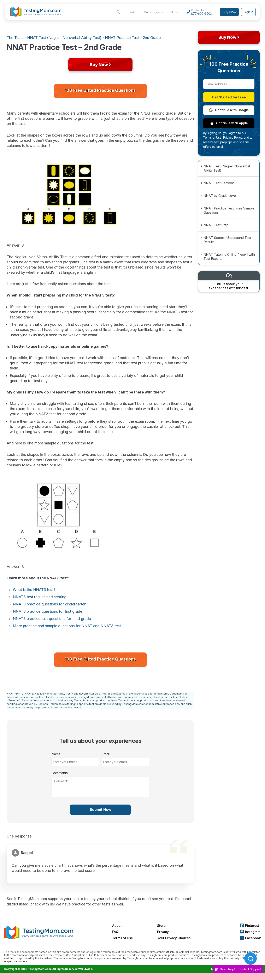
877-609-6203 (201, 13)
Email (106, 754)
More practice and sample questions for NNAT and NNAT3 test (67, 626)
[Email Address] (228, 84)
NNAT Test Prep (216, 225)
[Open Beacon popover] (250, 958)
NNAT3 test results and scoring (39, 597)
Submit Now (100, 809)
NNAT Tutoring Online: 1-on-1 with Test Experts (229, 256)
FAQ (115, 932)
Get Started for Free (229, 97)
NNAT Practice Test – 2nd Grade (133, 37)
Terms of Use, (212, 137)
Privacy (163, 932)
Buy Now (229, 12)
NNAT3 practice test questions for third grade (52, 618)
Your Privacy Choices (173, 938)
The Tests (15, 37)
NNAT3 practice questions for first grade (47, 611)
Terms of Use (122, 938)
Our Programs (153, 12)
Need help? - (240, 969)
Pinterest (252, 925)
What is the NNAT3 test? (34, 589)
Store (174, 12)
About (117, 925)
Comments (60, 773)
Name (56, 754)
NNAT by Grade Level (220, 196)
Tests (132, 12)
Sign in (248, 12)
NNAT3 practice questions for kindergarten (49, 604)
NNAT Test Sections (219, 183)
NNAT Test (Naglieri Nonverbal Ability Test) (227, 168)
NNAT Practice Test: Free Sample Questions (229, 210)
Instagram (252, 932)
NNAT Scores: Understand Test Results (227, 240)
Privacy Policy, (233, 137)
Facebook (253, 938)
